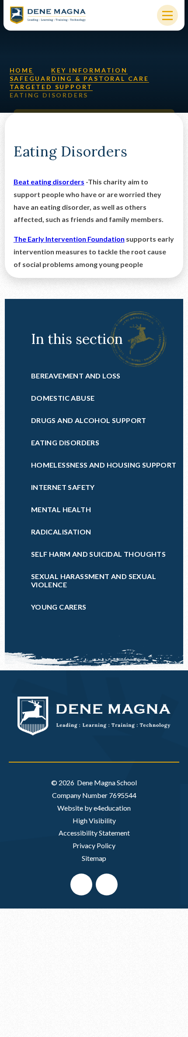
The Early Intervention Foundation (69, 239)
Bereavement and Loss (76, 375)
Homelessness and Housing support (104, 465)
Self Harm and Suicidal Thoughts (98, 554)
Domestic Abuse (63, 398)
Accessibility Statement (94, 833)
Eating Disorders (49, 95)
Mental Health (61, 509)
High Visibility (94, 820)
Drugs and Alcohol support (88, 420)
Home (22, 70)
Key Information (89, 70)
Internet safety (63, 487)
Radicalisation (61, 531)
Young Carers (59, 607)
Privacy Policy (94, 845)
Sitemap (94, 858)
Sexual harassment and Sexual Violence (93, 580)
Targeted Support (51, 86)
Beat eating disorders (49, 181)
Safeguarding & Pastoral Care (79, 78)
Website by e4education (94, 808)
